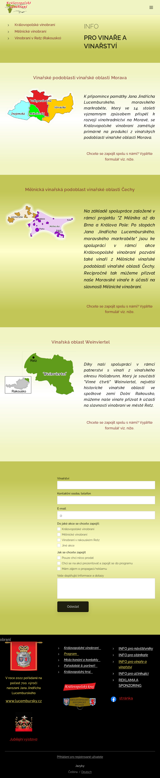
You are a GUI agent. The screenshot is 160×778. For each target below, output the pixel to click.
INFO (123, 648)
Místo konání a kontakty (82, 660)
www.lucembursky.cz (24, 701)
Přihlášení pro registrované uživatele (80, 756)
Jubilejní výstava (23, 739)
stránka (126, 698)
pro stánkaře (137, 655)
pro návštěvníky (140, 648)
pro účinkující (138, 673)
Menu (151, 7)
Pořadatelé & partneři (81, 666)
